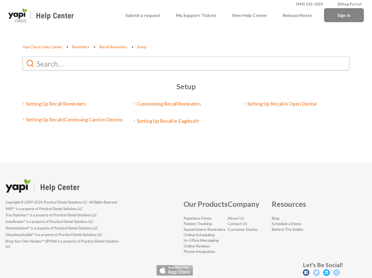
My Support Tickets (196, 15)
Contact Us (237, 223)
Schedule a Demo (286, 223)
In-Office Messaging (201, 240)
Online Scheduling (199, 234)
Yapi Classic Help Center (42, 47)
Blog (275, 218)
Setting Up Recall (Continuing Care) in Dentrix (74, 119)
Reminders (80, 47)
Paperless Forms (198, 218)
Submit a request (142, 15)
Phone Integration (199, 251)
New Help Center (249, 15)
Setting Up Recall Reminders (56, 104)
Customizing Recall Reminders (169, 104)
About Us (236, 218)
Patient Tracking (198, 223)
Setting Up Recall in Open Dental (281, 104)
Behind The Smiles (287, 229)
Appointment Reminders (204, 229)
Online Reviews (197, 246)
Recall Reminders (113, 47)
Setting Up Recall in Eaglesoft (168, 121)
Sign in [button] (343, 15)
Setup (142, 47)
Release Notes (297, 15)
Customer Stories (243, 229)
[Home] (41, 15)
